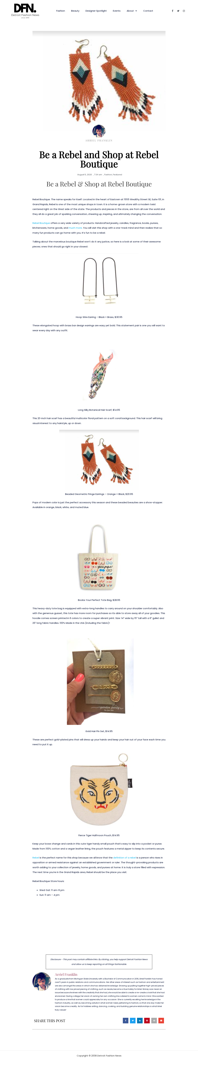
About (130, 10)
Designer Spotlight (96, 10)
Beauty (75, 10)
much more (75, 227)
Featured (117, 174)
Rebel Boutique (41, 223)
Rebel (35, 857)
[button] (125, 1020)
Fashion (60, 10)
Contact (148, 10)
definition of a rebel (124, 857)
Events (117, 10)
